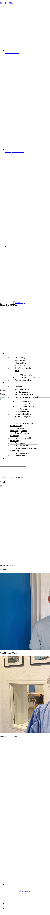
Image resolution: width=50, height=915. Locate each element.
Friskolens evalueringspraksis (18, 429)
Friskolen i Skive (7, 3)
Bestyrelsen (20, 456)
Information (12, 382)
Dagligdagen (12, 354)
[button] (19, 327)
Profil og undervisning (16, 419)
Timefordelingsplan (23, 368)
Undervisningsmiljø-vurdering (21, 439)
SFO (17, 371)
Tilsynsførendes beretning (19, 434)
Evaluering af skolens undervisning (22, 424)
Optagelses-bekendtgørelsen (22, 410)
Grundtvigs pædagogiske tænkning (23, 449)
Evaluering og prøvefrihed (26, 397)
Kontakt (10, 458)
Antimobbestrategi (23, 380)
